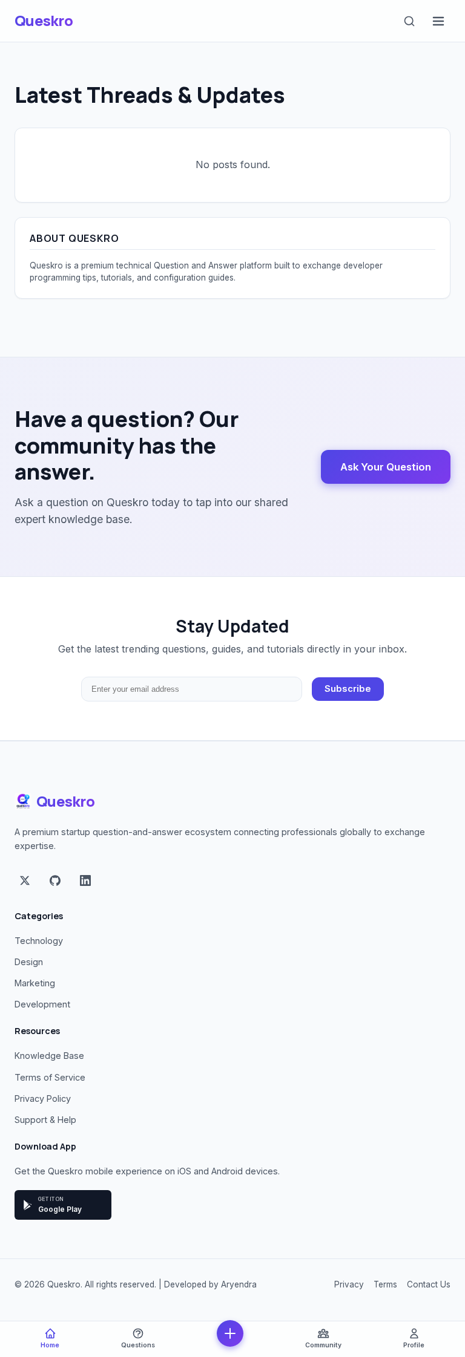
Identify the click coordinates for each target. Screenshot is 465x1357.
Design (29, 962)
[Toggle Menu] (438, 21)
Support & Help (45, 1120)
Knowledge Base (49, 1055)
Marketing (35, 983)
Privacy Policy (43, 1098)
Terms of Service (50, 1077)
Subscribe (348, 688)
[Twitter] (25, 881)
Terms (385, 1284)
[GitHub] (55, 881)
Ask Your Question (385, 467)
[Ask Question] (230, 1333)
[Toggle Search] (409, 21)
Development (42, 1004)
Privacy (349, 1284)
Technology (39, 941)
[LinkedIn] (85, 881)
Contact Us (428, 1284)
